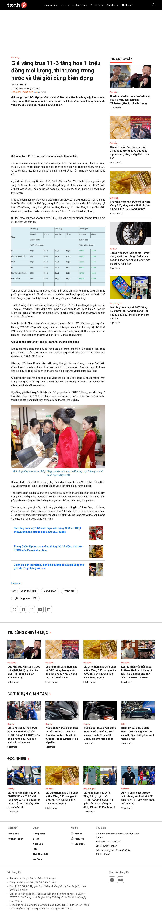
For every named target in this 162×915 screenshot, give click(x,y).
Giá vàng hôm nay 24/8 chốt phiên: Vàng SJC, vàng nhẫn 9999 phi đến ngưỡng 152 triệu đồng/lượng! (130, 205)
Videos (78, 833)
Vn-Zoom (38, 859)
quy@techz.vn (110, 845)
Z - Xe (64, 5)
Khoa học (111, 5)
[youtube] (40, 609)
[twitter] (14, 609)
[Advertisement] (58, 132)
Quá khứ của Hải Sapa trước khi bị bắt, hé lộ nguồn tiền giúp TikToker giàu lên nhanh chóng (130, 100)
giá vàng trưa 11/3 (25, 598)
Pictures (79, 838)
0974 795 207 (123, 850)
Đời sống (15, 57)
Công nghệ (50, 5)
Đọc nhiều (17, 759)
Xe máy (113, 249)
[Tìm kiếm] (151, 5)
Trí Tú (23, 85)
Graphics (80, 844)
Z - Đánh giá (79, 5)
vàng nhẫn (50, 591)
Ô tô (123, 724)
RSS (35, 849)
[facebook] (23, 609)
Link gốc (16, 583)
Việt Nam (125, 789)
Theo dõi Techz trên (22, 91)
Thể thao (126, 5)
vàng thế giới (28, 591)
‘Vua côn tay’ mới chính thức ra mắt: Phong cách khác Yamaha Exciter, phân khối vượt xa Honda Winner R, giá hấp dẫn (61, 735)
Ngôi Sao (38, 844)
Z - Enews (96, 5)
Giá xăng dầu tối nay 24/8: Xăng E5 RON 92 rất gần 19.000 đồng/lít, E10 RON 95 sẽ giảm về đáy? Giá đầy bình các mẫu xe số (23, 735)
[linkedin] (48, 609)
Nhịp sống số (116, 303)
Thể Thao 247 (40, 854)
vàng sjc (69, 591)
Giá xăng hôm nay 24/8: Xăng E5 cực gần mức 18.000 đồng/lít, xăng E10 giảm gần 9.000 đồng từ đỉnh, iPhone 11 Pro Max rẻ (99, 800)
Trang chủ (13, 833)
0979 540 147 (115, 841)
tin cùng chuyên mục (28, 633)
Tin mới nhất (121, 59)
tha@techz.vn (103, 853)
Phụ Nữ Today (15, 838)
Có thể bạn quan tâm (28, 694)
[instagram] (31, 609)
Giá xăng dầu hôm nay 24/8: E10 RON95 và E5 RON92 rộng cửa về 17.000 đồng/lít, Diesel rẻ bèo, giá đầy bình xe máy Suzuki (23, 800)
